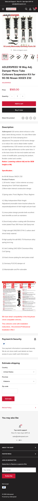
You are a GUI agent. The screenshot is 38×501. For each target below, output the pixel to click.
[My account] (30, 9)
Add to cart (19, 104)
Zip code (5, 386)
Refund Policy (6, 408)
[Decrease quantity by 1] (12, 96)
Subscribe (8, 476)
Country (5, 367)
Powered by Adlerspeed (9, 496)
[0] (34, 9)
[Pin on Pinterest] (26, 118)
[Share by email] (34, 118)
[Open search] (26, 9)
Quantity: (5, 96)
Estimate (8, 399)
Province (5, 377)
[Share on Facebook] (23, 118)
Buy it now (19, 110)
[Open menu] (3, 9)
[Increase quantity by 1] (23, 96)
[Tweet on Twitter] (30, 118)
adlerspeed (6, 83)
